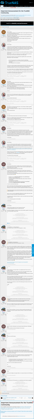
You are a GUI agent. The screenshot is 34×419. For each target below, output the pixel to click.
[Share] (31, 30)
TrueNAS (30, 2)
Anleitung (17, 152)
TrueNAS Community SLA (20, 7)
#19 (32, 369)
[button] (7, 6)
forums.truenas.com (12, 411)
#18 (32, 348)
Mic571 (3, 131)
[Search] (33, 6)
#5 (32, 105)
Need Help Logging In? (27, 7)
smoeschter (4, 399)
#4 (32, 92)
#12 (32, 240)
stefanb (3, 208)
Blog (9, 7)
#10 (32, 204)
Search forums (6, 7)
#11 (32, 225)
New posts (1, 7)
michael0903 (2, 20)
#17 (32, 333)
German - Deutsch (12, 399)
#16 (32, 324)
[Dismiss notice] (32, 9)
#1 (32, 30)
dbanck (3, 47)
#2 (32, 43)
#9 (32, 162)
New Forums (33, 250)
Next (5, 28)
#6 (32, 114)
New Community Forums (21, 416)
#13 (32, 266)
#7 (32, 126)
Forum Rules (13, 7)
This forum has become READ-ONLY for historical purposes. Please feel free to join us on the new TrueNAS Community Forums (16, 15)
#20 (32, 378)
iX (32, 2)
